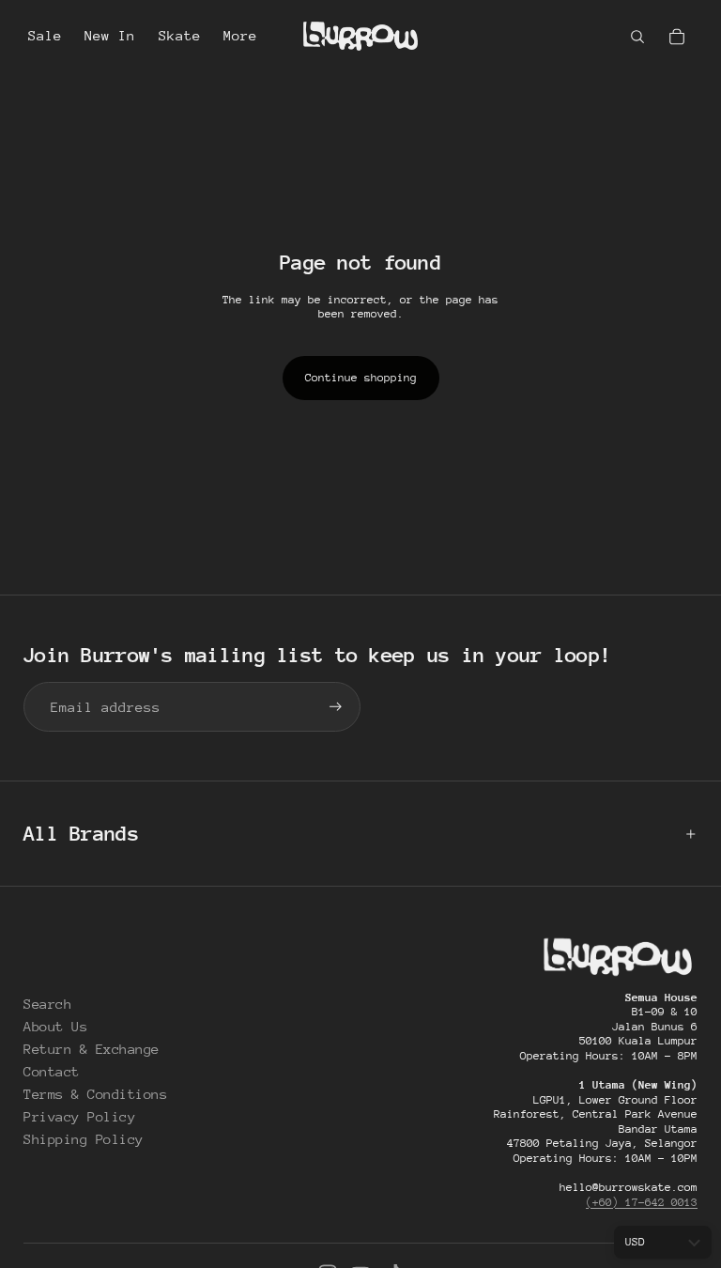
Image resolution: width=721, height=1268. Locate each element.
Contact (51, 1071)
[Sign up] (335, 706)
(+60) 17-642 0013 (642, 1202)
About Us (55, 1026)
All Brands (81, 833)
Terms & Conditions (95, 1094)
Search (47, 1004)
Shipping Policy (83, 1139)
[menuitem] (240, 36)
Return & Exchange (91, 1049)
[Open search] (637, 36)
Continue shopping (361, 377)
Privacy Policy (79, 1116)
